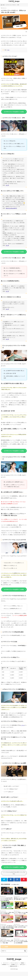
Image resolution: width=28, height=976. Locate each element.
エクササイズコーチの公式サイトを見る (14, 111)
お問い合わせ (22, 964)
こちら (22, 725)
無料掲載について (5, 964)
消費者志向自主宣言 (13, 966)
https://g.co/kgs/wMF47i (11, 208)
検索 (25, 951)
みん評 (7, 185)
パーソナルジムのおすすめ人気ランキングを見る (14, 872)
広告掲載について (14, 964)
